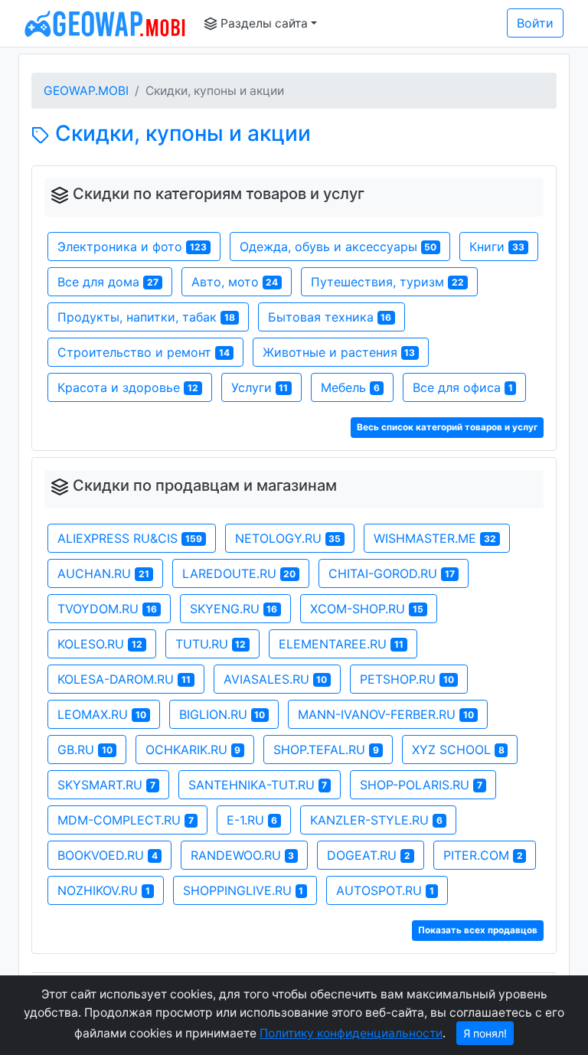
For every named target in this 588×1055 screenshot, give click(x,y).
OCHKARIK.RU (193, 749)
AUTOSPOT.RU (385, 890)
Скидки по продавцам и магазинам (205, 485)
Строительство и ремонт (143, 352)
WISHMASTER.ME (435, 538)
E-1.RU (252, 820)
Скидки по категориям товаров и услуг (218, 194)
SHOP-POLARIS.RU (421, 784)
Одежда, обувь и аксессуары (338, 246)
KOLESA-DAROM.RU (124, 679)
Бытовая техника (330, 317)
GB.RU (85, 749)
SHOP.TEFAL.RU (326, 749)
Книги (496, 246)
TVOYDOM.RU (107, 608)
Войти (535, 23)
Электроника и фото (132, 246)
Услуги (260, 387)
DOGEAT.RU (368, 855)
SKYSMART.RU (106, 784)
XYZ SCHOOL (458, 749)
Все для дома (107, 281)
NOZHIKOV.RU (103, 890)
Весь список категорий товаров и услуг (447, 427)
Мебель (350, 387)
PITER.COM (483, 855)
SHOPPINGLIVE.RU (243, 890)
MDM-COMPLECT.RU (125, 820)
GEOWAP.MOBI (86, 90)
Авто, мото (235, 281)
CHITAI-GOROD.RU (391, 573)
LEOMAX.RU (101, 714)
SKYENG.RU (234, 608)
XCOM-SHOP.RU (366, 608)
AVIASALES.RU (276, 679)
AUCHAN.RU (103, 573)
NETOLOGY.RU (288, 538)
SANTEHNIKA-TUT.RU (258, 784)
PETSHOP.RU (407, 679)
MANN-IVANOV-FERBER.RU (386, 714)
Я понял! (485, 1033)
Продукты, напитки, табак (146, 317)
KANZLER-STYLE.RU (376, 820)
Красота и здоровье (127, 387)
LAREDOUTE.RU (239, 573)
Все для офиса (463, 387)
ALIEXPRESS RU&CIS (129, 538)
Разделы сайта (262, 23)
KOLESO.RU (99, 644)
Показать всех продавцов (477, 930)
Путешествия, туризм (387, 281)
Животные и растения (339, 352)
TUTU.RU (211, 644)
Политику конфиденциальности (351, 1033)
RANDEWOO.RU (243, 855)
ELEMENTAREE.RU (341, 644)
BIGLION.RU (222, 714)
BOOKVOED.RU (107, 855)
